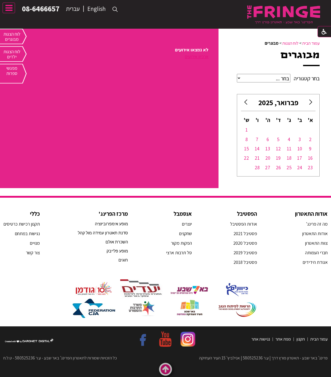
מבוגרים (300, 55)
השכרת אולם (117, 242)
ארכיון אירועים (196, 56)
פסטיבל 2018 (245, 262)
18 (289, 158)
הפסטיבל (247, 213)
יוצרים (187, 224)
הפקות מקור (181, 243)
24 (299, 167)
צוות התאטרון (316, 243)
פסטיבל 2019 (245, 253)
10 (299, 148)
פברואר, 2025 (278, 102)
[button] (115, 9)
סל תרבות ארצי (179, 253)
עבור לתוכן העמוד (165, 5)
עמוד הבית (311, 43)
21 (257, 158)
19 (278, 158)
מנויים (34, 243)
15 (246, 148)
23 (310, 167)
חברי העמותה (316, 253)
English (96, 9)
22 (246, 158)
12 (278, 148)
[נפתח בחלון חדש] (237, 289)
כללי (35, 213)
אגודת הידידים (315, 262)
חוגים (123, 260)
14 (257, 148)
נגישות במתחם (26, 233)
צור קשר (32, 253)
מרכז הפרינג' (113, 213)
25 (289, 167)
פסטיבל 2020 (245, 243)
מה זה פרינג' (317, 224)
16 (310, 158)
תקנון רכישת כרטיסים (21, 224)
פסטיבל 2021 (245, 233)
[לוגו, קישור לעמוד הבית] (283, 14)
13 (267, 148)
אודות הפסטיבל (243, 224)
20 (267, 158)
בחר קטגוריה (307, 78)
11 (289, 148)
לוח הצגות (290, 43)
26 (278, 167)
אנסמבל (183, 213)
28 (257, 167)
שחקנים (185, 233)
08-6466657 (40, 8)
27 (267, 167)
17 (299, 158)
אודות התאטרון (311, 213)
